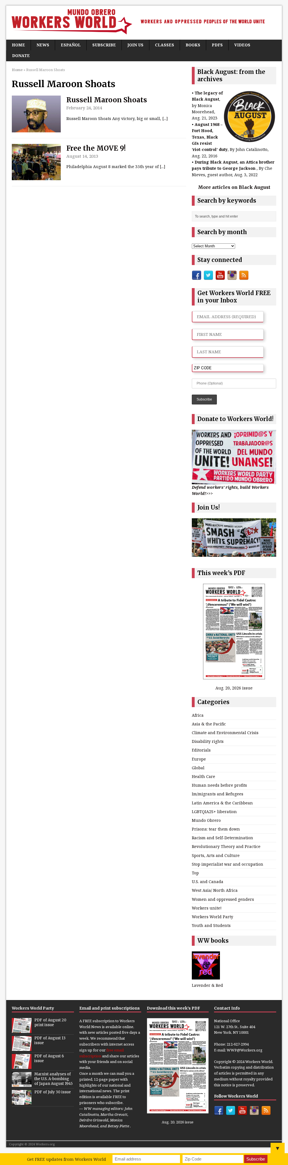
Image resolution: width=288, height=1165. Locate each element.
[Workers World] (144, 23)
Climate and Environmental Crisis (225, 732)
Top (195, 873)
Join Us (135, 44)
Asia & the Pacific (209, 724)
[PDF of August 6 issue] (22, 1065)
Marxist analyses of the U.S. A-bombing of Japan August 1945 (53, 1079)
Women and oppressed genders (223, 899)
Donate (21, 55)
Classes (164, 44)
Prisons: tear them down (216, 829)
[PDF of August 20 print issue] (22, 1029)
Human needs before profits (219, 785)
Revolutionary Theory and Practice (226, 846)
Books (193, 44)
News (43, 44)
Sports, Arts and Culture (216, 855)
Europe (199, 759)
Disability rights (208, 741)
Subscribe (104, 44)
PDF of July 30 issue (52, 1092)
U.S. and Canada (207, 881)
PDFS (217, 44)
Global (198, 767)
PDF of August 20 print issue (50, 1022)
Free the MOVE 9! (96, 148)
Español (71, 44)
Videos (242, 44)
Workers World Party (212, 916)
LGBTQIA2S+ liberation (214, 811)
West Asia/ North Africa (215, 890)
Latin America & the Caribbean (222, 803)
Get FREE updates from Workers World (66, 1159)
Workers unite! (207, 908)
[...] (165, 118)
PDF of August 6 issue (49, 1058)
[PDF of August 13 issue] (22, 1047)
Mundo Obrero (206, 820)
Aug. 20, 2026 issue (234, 688)
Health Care (203, 776)
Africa (198, 715)
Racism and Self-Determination (222, 837)
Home (18, 44)
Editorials (201, 750)
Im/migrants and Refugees (217, 794)
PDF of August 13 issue (50, 1040)
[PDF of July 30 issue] (22, 1101)
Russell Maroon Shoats (106, 100)
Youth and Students (211, 925)
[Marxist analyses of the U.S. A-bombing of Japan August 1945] (22, 1083)
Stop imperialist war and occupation (227, 864)
